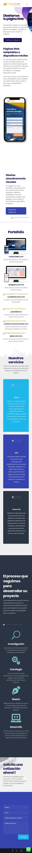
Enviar (23, 837)
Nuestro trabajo (12, 211)
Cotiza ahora (12, 40)
